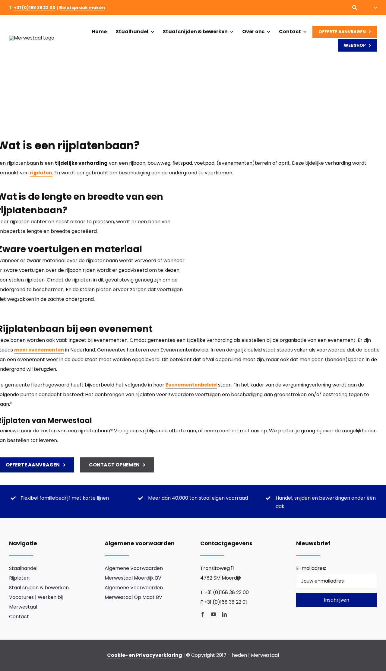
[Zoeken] (354, 7)
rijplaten (41, 172)
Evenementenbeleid (191, 384)
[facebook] (202, 614)
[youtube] (213, 614)
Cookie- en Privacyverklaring (144, 655)
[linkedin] (224, 614)
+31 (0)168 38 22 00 (34, 8)
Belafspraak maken (82, 8)
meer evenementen (39, 349)
